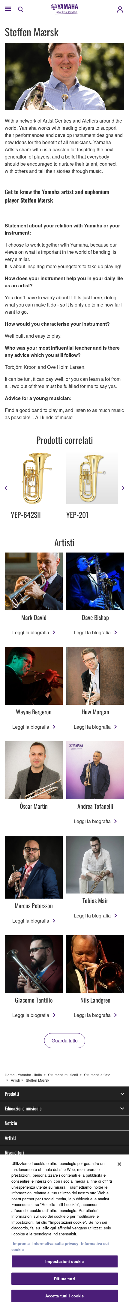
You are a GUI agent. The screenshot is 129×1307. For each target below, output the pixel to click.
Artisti (15, 1080)
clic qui (49, 1228)
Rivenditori (14, 1152)
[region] (64, 1230)
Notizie (11, 1123)
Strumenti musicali (63, 1074)
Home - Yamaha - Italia (23, 1074)
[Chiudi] (119, 1164)
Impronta (21, 1243)
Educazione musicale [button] (23, 1108)
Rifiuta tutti (64, 1279)
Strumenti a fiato (97, 1074)
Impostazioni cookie (64, 1261)
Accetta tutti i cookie (64, 1296)
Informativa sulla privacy (55, 1243)
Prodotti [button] (12, 1093)
